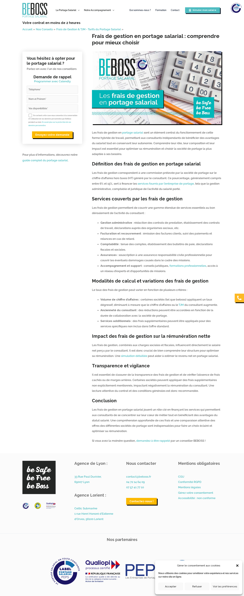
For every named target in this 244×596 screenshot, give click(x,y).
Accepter (170, 586)
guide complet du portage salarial (45, 160)
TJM (181, 304)
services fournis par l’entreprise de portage (165, 183)
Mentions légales (189, 487)
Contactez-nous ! (141, 501)
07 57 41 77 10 (135, 487)
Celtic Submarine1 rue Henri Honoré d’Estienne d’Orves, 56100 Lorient (93, 514)
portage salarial (132, 132)
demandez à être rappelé (153, 440)
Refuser (197, 586)
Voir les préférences (225, 586)
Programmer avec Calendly (52, 81)
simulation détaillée (133, 356)
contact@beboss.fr (138, 476)
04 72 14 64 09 (135, 482)
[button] (237, 565)
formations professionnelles (187, 265)
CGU (181, 476)
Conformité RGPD (189, 482)
